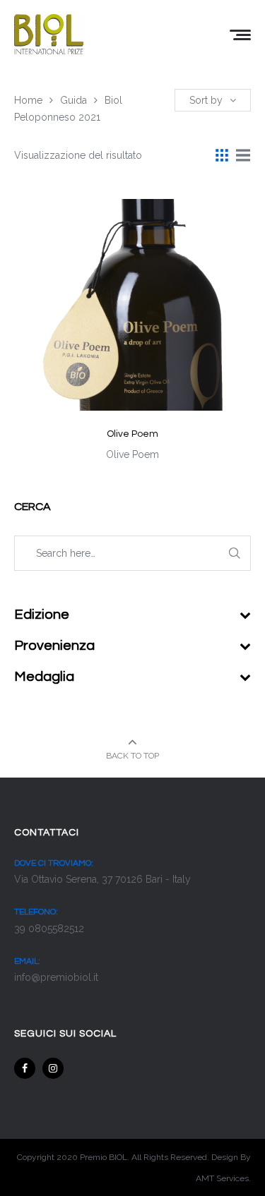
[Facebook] (24, 1068)
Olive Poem (132, 434)
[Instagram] (53, 1068)
